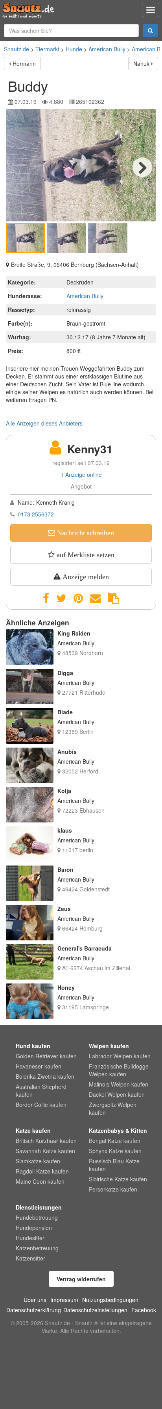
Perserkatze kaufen (113, 1189)
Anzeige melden (85, 576)
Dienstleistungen (39, 1207)
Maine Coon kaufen (40, 1181)
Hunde (74, 49)
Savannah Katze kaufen (45, 1151)
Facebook (143, 1310)
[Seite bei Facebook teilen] (46, 598)
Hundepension (34, 1228)
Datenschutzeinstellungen (95, 1310)
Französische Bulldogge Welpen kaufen (119, 1070)
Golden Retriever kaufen (46, 1056)
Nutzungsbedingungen (110, 1300)
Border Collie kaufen (41, 1104)
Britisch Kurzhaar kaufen (46, 1141)
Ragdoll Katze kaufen (42, 1171)
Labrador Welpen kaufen (120, 1056)
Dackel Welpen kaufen (117, 1094)
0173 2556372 (36, 514)
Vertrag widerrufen (81, 1279)
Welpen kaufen (109, 1046)
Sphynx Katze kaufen (115, 1151)
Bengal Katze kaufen (114, 1141)
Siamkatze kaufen (38, 1161)
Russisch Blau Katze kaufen (114, 1165)
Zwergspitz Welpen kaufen (112, 1108)
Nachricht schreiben (84, 532)
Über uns (35, 1300)
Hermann (24, 63)
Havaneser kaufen (38, 1066)
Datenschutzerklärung (33, 1310)
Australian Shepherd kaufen (41, 1090)
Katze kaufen (33, 1130)
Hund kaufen (33, 1046)
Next (142, 167)
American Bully (106, 49)
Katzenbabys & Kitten (118, 1130)
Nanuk (141, 63)
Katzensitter (30, 1258)
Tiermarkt (47, 49)
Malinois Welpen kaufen (118, 1084)
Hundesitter (30, 1238)
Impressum (64, 1300)
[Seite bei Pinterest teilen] (78, 598)
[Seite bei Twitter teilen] (61, 598)
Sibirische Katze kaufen (118, 1179)
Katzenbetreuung (37, 1248)
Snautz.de (16, 49)
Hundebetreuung (37, 1217)
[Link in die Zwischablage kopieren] (113, 598)
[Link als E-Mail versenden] (95, 598)
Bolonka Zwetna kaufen (45, 1076)
